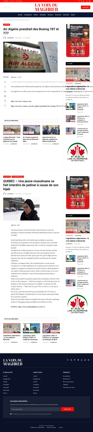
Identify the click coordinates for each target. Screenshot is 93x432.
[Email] (5, 96)
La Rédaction (10, 38)
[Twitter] (5, 87)
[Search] (89, 1)
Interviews (66, 15)
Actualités (6, 1)
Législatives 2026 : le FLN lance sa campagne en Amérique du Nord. (83, 119)
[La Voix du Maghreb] (46, 7)
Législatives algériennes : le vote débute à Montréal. (77, 87)
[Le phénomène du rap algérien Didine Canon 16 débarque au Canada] (70, 131)
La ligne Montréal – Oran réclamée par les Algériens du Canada (11, 139)
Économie (58, 15)
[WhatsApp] (5, 105)
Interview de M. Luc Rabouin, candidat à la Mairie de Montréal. (50, 139)
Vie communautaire (17, 176)
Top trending (19, 1)
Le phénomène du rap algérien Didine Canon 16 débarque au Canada (83, 131)
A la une (12, 1)
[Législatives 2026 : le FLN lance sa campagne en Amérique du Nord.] (70, 118)
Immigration (28, 15)
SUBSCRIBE (85, 7)
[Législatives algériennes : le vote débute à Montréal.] (78, 74)
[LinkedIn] (5, 91)
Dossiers (50, 15)
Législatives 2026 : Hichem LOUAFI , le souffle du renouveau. (82, 106)
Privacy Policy (41, 414)
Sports (73, 15)
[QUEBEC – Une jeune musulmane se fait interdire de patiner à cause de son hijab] (21, 220)
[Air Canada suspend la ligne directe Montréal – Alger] (31, 130)
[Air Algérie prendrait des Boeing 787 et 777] (30, 72)
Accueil (20, 15)
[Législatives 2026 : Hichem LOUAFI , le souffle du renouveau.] (70, 106)
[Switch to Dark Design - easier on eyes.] (87, 1)
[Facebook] (5, 82)
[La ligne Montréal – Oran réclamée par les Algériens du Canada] (12, 130)
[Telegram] (5, 100)
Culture (36, 15)
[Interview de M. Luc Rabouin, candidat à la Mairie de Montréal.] (51, 130)
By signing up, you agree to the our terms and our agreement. (31, 414)
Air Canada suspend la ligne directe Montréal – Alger (31, 139)
